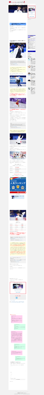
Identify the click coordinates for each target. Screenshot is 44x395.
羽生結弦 (14, 300)
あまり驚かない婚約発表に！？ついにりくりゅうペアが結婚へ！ (33, 67)
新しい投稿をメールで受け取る (13, 378)
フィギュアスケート (11, 300)
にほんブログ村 (18, 292)
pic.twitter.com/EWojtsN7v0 (12, 238)
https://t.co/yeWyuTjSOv (15, 63)
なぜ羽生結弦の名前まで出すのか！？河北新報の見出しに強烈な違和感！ (33, 81)
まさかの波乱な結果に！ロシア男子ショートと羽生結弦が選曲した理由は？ (17, 301)
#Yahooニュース (15, 260)
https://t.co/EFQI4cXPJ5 (19, 260)
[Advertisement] (18, 17)
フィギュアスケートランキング (18, 289)
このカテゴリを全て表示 (31, 49)
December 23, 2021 (16, 64)
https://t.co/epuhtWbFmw (15, 126)
